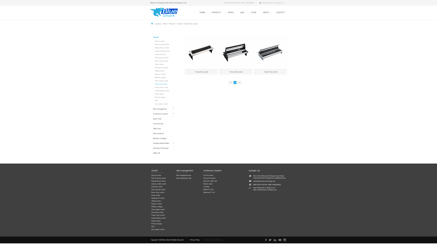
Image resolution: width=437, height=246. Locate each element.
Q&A (242, 12)
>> (239, 82)
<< (231, 82)
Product (172, 24)
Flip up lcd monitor (209, 178)
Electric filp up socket (162, 44)
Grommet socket (160, 54)
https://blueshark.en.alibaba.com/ (264, 188)
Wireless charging (159, 138)
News (231, 12)
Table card (157, 128)
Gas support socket (161, 104)
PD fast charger (160, 97)
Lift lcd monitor (208, 175)
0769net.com (218, 240)
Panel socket (159, 64)
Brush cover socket (161, 61)
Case (253, 12)
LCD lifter (206, 187)
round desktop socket (162, 91)
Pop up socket (159, 41)
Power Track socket (161, 87)
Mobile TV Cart (208, 189)
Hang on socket (160, 74)
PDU (156, 100)
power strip (157, 119)
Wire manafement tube (183, 178)
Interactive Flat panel (160, 148)
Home (202, 12)
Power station (159, 94)
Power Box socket (191, 24)
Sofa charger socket (161, 81)
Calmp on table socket (162, 51)
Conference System (160, 114)
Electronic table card (210, 181)
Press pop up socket (162, 58)
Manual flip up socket (162, 48)
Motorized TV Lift (209, 192)
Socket (179, 24)
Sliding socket (159, 71)
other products (158, 133)
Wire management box (183, 175)
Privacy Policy (195, 240)
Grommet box (158, 124)
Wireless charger (160, 77)
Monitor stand (207, 184)
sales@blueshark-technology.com (273, 3)
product (216, 12)
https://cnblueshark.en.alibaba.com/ (265, 190)
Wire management (160, 109)
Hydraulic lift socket (161, 67)
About (266, 12)
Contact (280, 12)
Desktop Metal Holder (161, 143)
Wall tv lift (156, 153)
